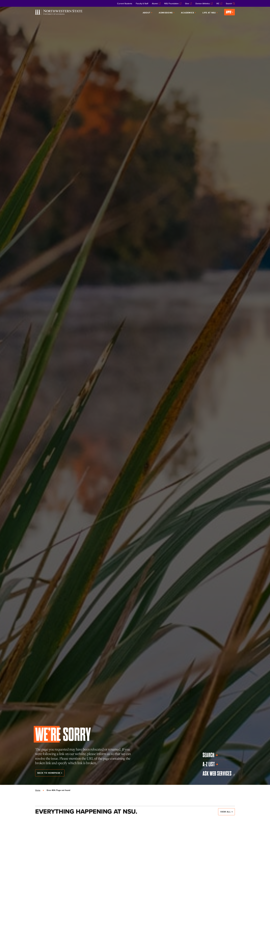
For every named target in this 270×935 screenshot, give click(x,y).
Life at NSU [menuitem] (209, 12)
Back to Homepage (48, 772)
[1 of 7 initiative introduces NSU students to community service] (135, 850)
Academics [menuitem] (187, 12)
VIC (217, 3)
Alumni (155, 3)
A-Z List (209, 764)
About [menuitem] (146, 12)
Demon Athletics (202, 3)
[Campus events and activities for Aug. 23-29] (203, 848)
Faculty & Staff (142, 3)
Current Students (124, 3)
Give (187, 3)
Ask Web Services (217, 773)
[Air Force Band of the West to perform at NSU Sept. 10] (66, 850)
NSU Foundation (171, 3)
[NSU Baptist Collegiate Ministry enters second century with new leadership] (135, 910)
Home (37, 790)
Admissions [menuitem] (166, 12)
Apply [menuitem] (228, 12)
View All (225, 811)
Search (229, 3)
